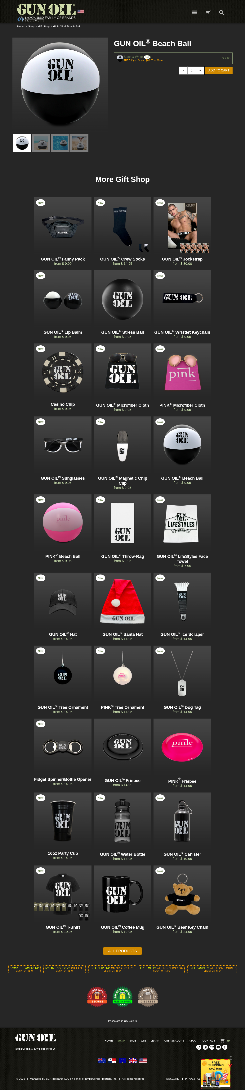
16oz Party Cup (63, 853)
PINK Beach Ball (62, 556)
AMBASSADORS (174, 1040)
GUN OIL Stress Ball (122, 332)
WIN (143, 1040)
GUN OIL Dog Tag (182, 707)
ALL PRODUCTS (122, 951)
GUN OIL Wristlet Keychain (182, 332)
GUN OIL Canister (182, 854)
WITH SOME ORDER (212, 969)
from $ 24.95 (182, 932)
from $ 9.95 (63, 337)
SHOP (121, 1040)
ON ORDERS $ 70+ (112, 969)
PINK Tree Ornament (122, 707)
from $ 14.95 (122, 264)
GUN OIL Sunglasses (63, 478)
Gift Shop (44, 26)
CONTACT (209, 1040)
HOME (109, 1040)
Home (20, 26)
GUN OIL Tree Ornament (63, 707)
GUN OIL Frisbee (122, 780)
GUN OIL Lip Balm (62, 332)
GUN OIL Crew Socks (122, 259)
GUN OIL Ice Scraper (182, 634)
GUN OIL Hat (63, 634)
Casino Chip (63, 404)
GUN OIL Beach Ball (182, 478)
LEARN (154, 1040)
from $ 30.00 (182, 264)
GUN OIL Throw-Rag (122, 556)
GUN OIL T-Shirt (63, 927)
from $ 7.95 (182, 566)
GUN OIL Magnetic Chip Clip (122, 481)
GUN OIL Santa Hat (122, 634)
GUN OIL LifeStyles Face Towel (182, 559)
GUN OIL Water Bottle (122, 854)
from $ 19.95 (182, 859)
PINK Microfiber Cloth (182, 405)
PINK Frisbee (182, 781)
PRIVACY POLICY (194, 1079)
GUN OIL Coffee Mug (122, 927)
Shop (31, 26)
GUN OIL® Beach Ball (66, 26)
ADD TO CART (218, 70)
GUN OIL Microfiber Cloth (122, 405)
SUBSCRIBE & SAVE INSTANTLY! (35, 1048)
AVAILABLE (64, 969)
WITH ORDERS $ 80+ (161, 969)
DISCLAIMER (173, 1079)
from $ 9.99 (63, 264)
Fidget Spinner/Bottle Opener (62, 779)
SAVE (132, 1040)
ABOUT (193, 1040)
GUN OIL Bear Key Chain (182, 927)
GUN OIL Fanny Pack (63, 259)
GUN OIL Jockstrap (182, 259)
